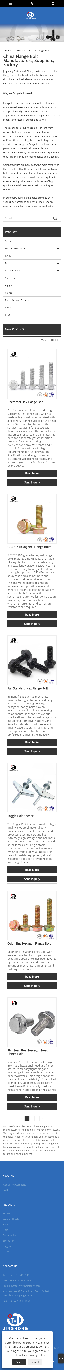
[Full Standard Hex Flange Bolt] (32, 659)
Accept (35, 1362)
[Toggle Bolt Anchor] (32, 787)
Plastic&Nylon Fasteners (18, 300)
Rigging (9, 285)
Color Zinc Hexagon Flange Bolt (29, 943)
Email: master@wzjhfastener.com (22, 1285)
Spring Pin (10, 277)
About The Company (14, 1184)
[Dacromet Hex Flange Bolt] (32, 373)
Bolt (31, 50)
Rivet (8, 255)
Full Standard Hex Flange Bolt (27, 688)
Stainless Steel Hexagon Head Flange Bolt (27, 1052)
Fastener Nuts (13, 270)
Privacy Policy (36, 1355)
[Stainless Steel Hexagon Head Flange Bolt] (32, 1021)
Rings (8, 307)
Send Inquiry (32, 482)
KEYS (8, 314)
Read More (32, 473)
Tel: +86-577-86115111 (16, 1275)
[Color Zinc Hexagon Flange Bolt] (32, 915)
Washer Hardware (15, 248)
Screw (8, 240)
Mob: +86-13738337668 (17, 1280)
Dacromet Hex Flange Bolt (25, 402)
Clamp (8, 292)
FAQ (5, 1190)
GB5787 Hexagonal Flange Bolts (29, 547)
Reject (19, 1362)
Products (21, 50)
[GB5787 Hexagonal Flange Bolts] (32, 518)
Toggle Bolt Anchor (20, 816)
